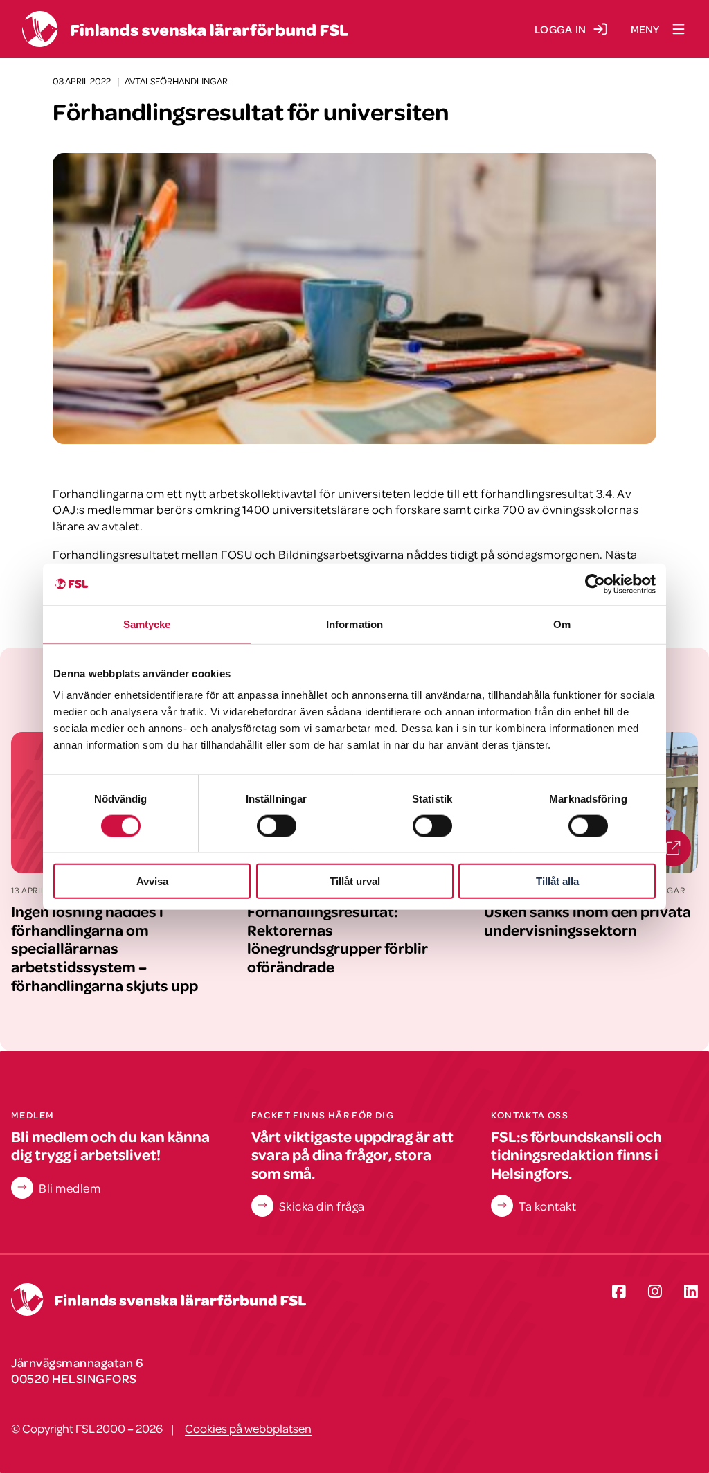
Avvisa (152, 881)
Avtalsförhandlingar (176, 81)
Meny (645, 29)
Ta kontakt (547, 1205)
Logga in (560, 29)
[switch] (276, 825)
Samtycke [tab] (147, 624)
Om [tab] (562, 624)
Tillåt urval (355, 881)
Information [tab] (354, 624)
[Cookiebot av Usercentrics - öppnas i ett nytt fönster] (595, 583)
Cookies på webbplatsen (248, 1428)
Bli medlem (69, 1187)
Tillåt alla (557, 881)
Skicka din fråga (322, 1205)
